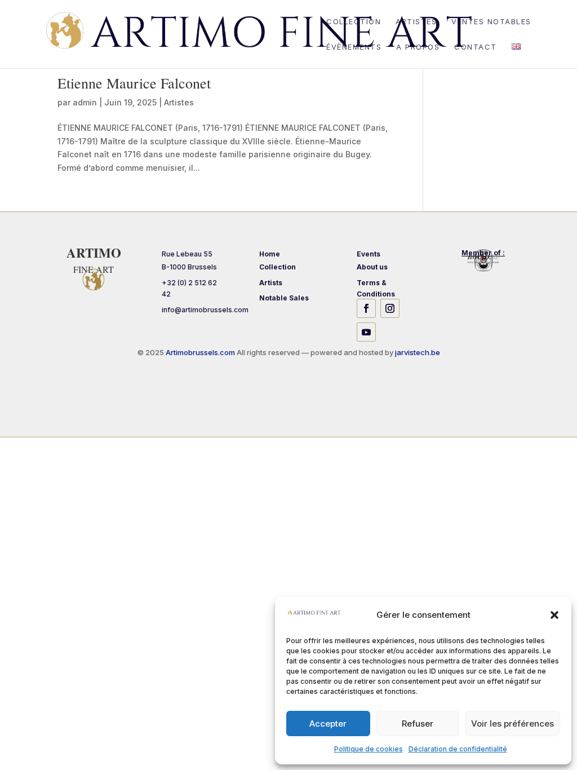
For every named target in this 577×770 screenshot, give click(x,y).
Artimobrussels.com (201, 352)
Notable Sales (284, 298)
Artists (270, 282)
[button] (554, 615)
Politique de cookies (368, 749)
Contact (475, 47)
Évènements (353, 47)
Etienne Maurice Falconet (134, 82)
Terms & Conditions (376, 288)
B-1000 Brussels (189, 267)
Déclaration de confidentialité (458, 749)
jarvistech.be (417, 352)
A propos (418, 47)
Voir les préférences (512, 723)
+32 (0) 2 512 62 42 (189, 288)
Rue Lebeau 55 (187, 254)
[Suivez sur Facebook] (366, 308)
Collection (353, 21)
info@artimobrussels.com (205, 310)
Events (368, 254)
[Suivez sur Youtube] (366, 332)
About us (372, 267)
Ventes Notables (491, 21)
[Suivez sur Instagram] (390, 308)
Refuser (417, 723)
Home (269, 254)
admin (85, 102)
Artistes (416, 21)
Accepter (328, 723)
